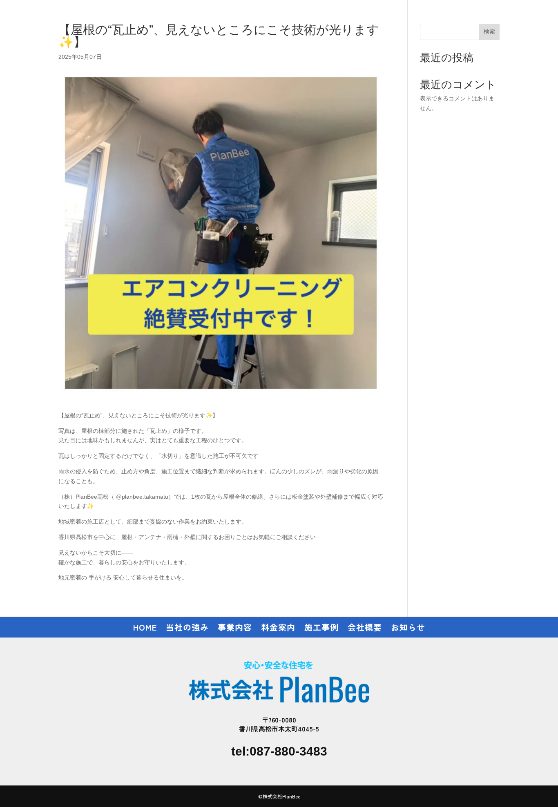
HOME (145, 628)
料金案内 (278, 628)
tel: (279, 751)
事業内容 (235, 628)
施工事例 (321, 628)
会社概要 (365, 628)
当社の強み (187, 628)
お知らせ (408, 628)
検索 (489, 31)
